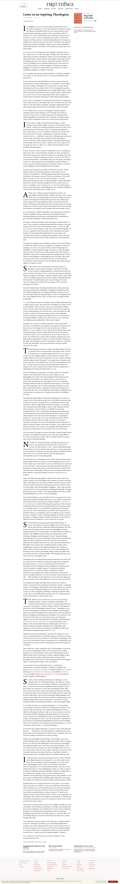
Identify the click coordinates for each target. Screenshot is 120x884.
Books (78, 866)
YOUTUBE (91, 866)
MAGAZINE (46, 8)
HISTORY (36, 862)
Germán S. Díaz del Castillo (80, 847)
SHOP (78, 860)
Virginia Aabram (92, 847)
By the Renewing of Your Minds (50, 674)
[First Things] (60, 4)
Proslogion (46, 519)
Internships (37, 870)
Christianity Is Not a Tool (83, 846)
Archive (54, 8)
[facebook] (22, 3)
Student (21, 866)
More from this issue (89, 20)
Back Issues (80, 868)
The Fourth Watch (55, 846)
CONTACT (50, 860)
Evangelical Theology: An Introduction (39, 669)
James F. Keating (52, 847)
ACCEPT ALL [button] (113, 881)
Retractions (51, 630)
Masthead (37, 864)
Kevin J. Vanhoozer (27, 17)
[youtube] (24, 3)
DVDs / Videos (80, 870)
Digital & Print (23, 862)
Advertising (37, 866)
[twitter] (19, 3)
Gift (20, 864)
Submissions (50, 866)
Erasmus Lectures (67, 866)
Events (77, 8)
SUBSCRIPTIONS (24, 860)
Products (79, 864)
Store (78, 862)
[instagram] (26, 3)
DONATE (23, 6)
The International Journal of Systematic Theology (37, 621)
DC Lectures (65, 868)
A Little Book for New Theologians (41, 672)
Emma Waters (26, 849)
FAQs (48, 870)
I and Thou (31, 330)
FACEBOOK (91, 862)
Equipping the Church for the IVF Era (34, 847)
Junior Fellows (38, 868)
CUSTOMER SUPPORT (52, 864)
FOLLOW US (92, 860)
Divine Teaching (66, 669)
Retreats (64, 864)
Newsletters (69, 8)
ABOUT (36, 860)
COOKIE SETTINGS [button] (101, 881)
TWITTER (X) (92, 864)
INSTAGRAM (92, 868)
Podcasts (60, 8)
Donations (50, 868)
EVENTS (64, 860)
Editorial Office (51, 862)
